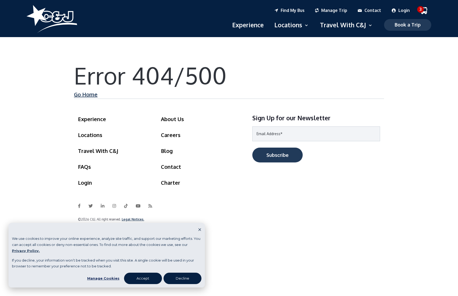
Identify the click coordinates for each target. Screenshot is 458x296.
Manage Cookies (103, 278)
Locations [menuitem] (90, 134)
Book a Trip (408, 25)
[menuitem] (295, 11)
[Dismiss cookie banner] (199, 229)
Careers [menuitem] (170, 134)
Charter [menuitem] (170, 182)
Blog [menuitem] (167, 150)
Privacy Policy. (26, 251)
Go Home (86, 94)
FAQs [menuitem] (84, 166)
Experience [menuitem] (92, 119)
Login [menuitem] (85, 182)
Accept (142, 278)
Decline (182, 278)
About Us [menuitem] (172, 119)
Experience (248, 25)
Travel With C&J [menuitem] (98, 150)
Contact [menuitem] (171, 166)
